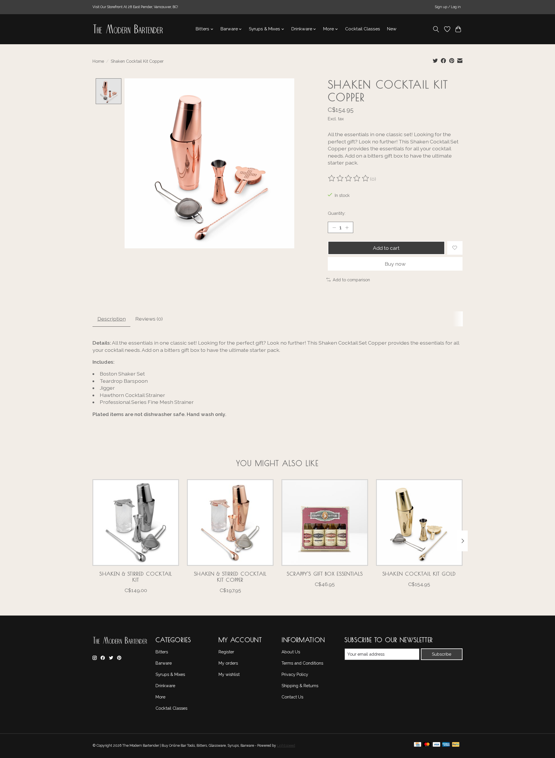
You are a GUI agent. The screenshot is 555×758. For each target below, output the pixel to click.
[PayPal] (456, 746)
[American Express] (446, 746)
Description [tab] (111, 319)
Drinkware (165, 685)
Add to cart (386, 248)
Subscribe (441, 654)
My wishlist (229, 674)
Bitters (162, 651)
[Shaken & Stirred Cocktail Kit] (135, 522)
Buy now (395, 264)
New (392, 29)
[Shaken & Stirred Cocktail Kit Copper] (230, 522)
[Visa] (436, 746)
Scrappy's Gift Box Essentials (325, 574)
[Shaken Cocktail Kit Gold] (419, 522)
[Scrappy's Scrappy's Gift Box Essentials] (324, 522)
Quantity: (336, 213)
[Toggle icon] (436, 29)
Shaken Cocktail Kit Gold (419, 574)
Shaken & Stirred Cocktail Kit (135, 577)
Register (226, 651)
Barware (164, 663)
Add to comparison (351, 279)
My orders (228, 663)
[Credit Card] (417, 746)
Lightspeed (286, 746)
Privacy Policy (295, 674)
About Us (291, 651)
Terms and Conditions (302, 663)
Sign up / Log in (448, 7)
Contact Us (292, 696)
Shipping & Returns (300, 685)
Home (98, 61)
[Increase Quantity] (347, 227)
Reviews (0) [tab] (149, 319)
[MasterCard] (427, 746)
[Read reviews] (349, 179)
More (160, 696)
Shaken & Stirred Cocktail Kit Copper (230, 577)
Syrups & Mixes (170, 674)
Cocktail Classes (362, 29)
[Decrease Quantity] (334, 227)
